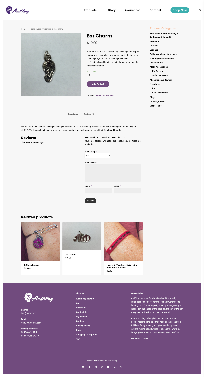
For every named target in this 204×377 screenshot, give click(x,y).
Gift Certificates (160, 92)
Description (73, 114)
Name (88, 186)
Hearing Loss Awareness (40, 29)
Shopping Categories (86, 334)
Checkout (81, 307)
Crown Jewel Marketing (108, 361)
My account (82, 316)
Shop (78, 330)
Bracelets (154, 41)
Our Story (81, 321)
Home (23, 29)
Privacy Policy (83, 325)
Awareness (132, 10)
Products (90, 10)
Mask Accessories (159, 67)
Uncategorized (157, 101)
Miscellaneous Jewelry (161, 80)
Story (112, 10)
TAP (78, 339)
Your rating (91, 151)
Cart (78, 303)
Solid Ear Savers (160, 75)
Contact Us (81, 312)
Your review (91, 162)
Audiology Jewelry (85, 298)
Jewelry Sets (156, 62)
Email (117, 186)
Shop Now (180, 10)
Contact (155, 10)
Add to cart (98, 84)
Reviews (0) (89, 114)
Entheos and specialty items (163, 54)
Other (152, 88)
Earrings (154, 50)
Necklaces (155, 84)
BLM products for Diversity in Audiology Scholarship (164, 35)
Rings (152, 97)
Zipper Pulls (156, 105)
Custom (154, 45)
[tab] (73, 114)
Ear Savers (157, 71)
